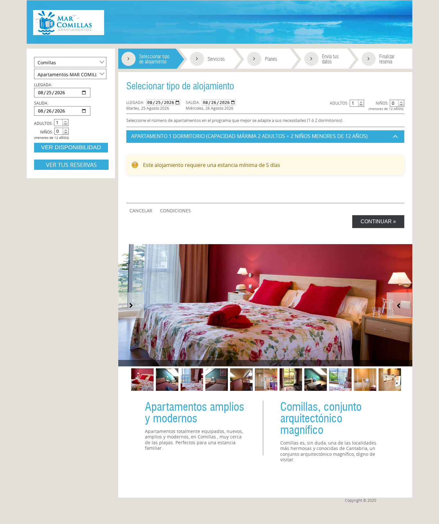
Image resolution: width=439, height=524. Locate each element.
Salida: (193, 102)
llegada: (43, 84)
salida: (41, 103)
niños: (46, 131)
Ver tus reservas (71, 165)
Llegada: (135, 102)
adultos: (43, 123)
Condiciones (175, 210)
